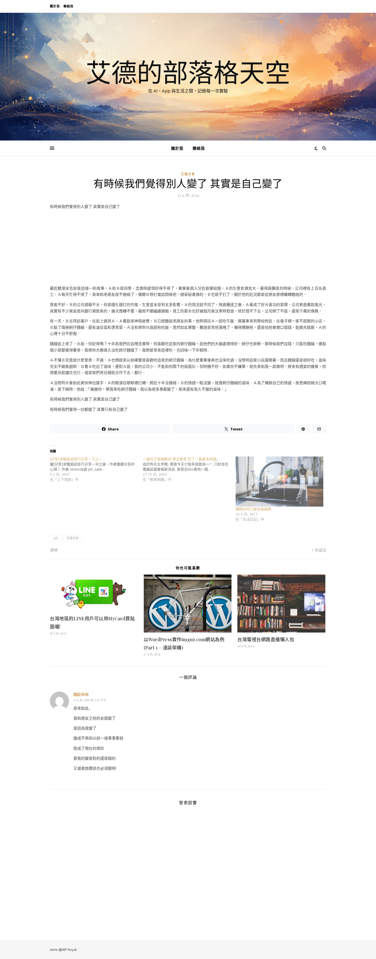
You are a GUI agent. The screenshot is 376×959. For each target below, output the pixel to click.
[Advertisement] (188, 249)
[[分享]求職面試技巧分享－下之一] (96, 469)
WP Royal (69, 949)
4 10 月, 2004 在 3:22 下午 (89, 700)
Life (55, 538)
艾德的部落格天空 (188, 72)
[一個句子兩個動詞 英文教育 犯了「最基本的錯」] (189, 469)
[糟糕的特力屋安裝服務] (279, 482)
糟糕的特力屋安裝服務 (253, 509)
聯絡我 (68, 6)
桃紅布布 (81, 694)
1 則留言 (319, 550)
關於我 (55, 6)
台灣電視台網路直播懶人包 (265, 639)
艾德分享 (188, 174)
